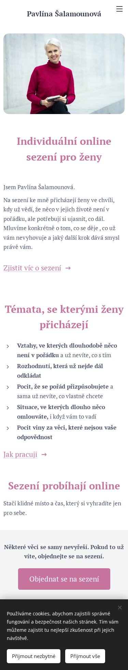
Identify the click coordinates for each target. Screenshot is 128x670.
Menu (119, 8)
